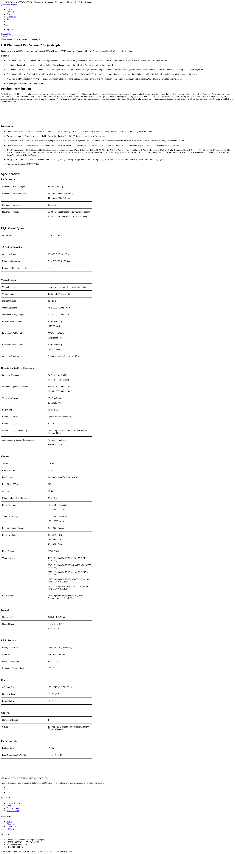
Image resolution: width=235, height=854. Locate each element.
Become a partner (14, 808)
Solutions (11, 829)
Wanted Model (13, 810)
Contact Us (6, 34)
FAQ (9, 806)
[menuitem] (9, 9)
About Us (11, 824)
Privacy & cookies (14, 803)
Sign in (10, 29)
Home (9, 821)
